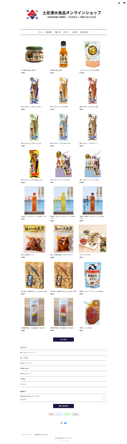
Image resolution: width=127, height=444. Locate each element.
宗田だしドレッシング (26, 363)
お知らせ (75, 32)
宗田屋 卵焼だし (24, 368)
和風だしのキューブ (25, 373)
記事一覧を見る (63, 406)
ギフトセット (23, 384)
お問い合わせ (84, 32)
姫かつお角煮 (24, 358)
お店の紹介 (49, 32)
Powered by (61, 440)
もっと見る (63, 339)
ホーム (41, 32)
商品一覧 (57, 32)
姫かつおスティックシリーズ (27, 352)
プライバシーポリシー (27, 434)
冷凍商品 (22, 379)
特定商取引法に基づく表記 (41, 434)
